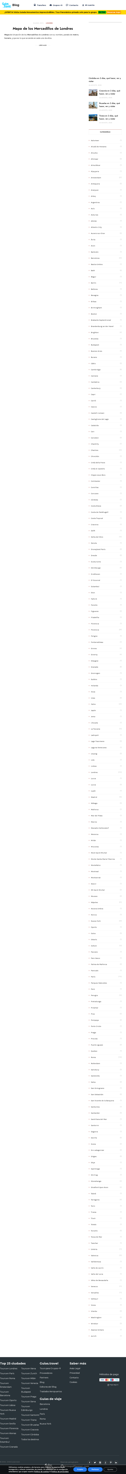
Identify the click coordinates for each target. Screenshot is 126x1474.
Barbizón (94, 252)
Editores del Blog (48, 1387)
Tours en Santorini (30, 1415)
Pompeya (95, 1020)
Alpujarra (95, 171)
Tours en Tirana (28, 1420)
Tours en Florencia (9, 1428)
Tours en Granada (9, 1447)
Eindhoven (95, 574)
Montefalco (96, 865)
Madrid (94, 797)
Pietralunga (96, 1001)
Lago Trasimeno (97, 741)
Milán (93, 840)
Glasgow (94, 661)
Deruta (94, 543)
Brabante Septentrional (101, 320)
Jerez (93, 716)
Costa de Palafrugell (99, 512)
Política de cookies (41, 1471)
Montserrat (96, 877)
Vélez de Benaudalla (99, 1280)
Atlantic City (96, 227)
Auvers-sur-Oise (98, 233)
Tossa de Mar (96, 1237)
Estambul (95, 586)
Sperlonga (95, 1169)
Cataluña (95, 425)
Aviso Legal (75, 1368)
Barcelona (95, 258)
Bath (93, 270)
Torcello (94, 1231)
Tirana (93, 1212)
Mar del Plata (96, 816)
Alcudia (94, 153)
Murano (94, 896)
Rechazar (95, 1469)
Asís (93, 208)
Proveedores (46, 1373)
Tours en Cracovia (30, 1429)
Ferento (94, 605)
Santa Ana (95, 1107)
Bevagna (94, 295)
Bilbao (93, 301)
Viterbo (94, 1311)
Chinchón (95, 456)
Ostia (93, 933)
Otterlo (94, 939)
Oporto (94, 927)
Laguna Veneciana (98, 747)
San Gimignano (97, 1088)
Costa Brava (96, 506)
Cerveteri (95, 438)
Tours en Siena (28, 1401)
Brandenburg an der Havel (102, 326)
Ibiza (93, 692)
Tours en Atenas (8, 1433)
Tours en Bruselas (30, 1425)
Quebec (94, 1051)
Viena (93, 1305)
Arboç (93, 196)
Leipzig (94, 754)
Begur (93, 277)
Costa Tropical (97, 518)
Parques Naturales (99, 983)
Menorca (94, 834)
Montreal (95, 871)
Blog (15, 5)
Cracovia (94, 524)
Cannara (94, 376)
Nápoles (94, 902)
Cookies (73, 1382)
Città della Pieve (98, 462)
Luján (93, 791)
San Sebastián (97, 1094)
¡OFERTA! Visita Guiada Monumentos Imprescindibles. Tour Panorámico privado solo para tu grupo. (51, 12)
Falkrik (94, 599)
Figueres (95, 611)
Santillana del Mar (99, 1119)
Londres (49, 23)
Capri (93, 394)
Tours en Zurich (29, 1373)
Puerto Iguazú (97, 1045)
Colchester (95, 481)
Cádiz (93, 363)
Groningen (95, 673)
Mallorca (94, 809)
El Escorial (95, 580)
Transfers (41, 5)
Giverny (94, 654)
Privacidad (75, 1373)
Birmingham (96, 308)
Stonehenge (96, 1181)
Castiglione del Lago (100, 419)
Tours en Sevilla (8, 1423)
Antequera (95, 184)
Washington (96, 1317)
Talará (93, 1193)
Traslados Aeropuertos (51, 1391)
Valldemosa (96, 1262)
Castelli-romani (97, 413)
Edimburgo (96, 568)
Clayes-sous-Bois (98, 475)
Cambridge (96, 369)
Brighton (95, 332)
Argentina (95, 202)
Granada (94, 667)
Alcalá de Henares (98, 146)
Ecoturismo (96, 562)
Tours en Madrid (8, 1419)
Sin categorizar (97, 1150)
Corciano (94, 493)
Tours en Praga (28, 1396)
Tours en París (7, 1373)
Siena (93, 1144)
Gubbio (94, 679)
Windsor (94, 1324)
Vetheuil (94, 1299)
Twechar (94, 1243)
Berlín (93, 283)
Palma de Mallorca (99, 964)
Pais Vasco (95, 958)
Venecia (94, 1286)
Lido (92, 760)
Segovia (94, 1132)
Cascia (94, 407)
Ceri (92, 431)
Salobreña (95, 1076)
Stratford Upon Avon (99, 1187)
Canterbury (95, 388)
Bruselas (94, 339)
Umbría (94, 1249)
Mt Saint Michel (98, 890)
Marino (94, 822)
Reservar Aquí (113, 12)
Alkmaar (94, 159)
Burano (94, 357)
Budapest (95, 345)
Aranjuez (94, 190)
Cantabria (95, 382)
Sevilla (94, 1138)
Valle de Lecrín (97, 1268)
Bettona (94, 289)
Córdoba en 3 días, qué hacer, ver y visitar (105, 79)
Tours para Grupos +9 (50, 1368)
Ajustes (110, 1469)
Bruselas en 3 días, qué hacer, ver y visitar (109, 104)
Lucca (93, 778)
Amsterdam (96, 178)
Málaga (94, 803)
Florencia (95, 624)
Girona (94, 648)
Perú (93, 989)
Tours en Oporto (8, 1400)
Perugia (94, 995)
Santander (95, 1113)
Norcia (94, 915)
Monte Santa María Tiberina (103, 859)
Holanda (94, 685)
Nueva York (96, 921)
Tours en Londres (8, 1368)
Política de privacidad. (60, 1471)
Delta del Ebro (97, 537)
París (93, 977)
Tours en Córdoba (30, 1434)
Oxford (94, 946)
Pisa (93, 1014)
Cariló (93, 401)
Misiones (95, 847)
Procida (94, 1039)
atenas (94, 221)
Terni (93, 1206)
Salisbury (95, 1070)
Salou (93, 1082)
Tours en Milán (28, 1378)
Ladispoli (95, 735)
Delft (93, 531)
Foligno (94, 636)
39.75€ (102, 12)
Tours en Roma (7, 1378)
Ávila (93, 239)
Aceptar (80, 1469)
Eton (93, 593)
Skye (93, 1162)
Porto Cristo (96, 1026)
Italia (93, 704)
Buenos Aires (96, 351)
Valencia (94, 1255)
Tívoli (93, 1218)
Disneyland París (98, 549)
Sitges (94, 1156)
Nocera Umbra (97, 909)
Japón (93, 710)
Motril (93, 884)
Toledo (93, 1224)
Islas (93, 698)
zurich (93, 1336)
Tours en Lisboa (7, 1405)
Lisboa (93, 766)
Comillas (95, 487)
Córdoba (94, 500)
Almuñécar (95, 165)
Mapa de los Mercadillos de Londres (43, 28)
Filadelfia (95, 617)
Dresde (94, 555)
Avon (93, 246)
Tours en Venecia (29, 1383)
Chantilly (95, 444)
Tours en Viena (28, 1368)
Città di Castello (98, 469)
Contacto (73, 5)
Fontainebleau (97, 642)
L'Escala (94, 723)
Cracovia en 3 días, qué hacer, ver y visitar (109, 92)
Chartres (94, 450)
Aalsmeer (95, 140)
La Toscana (95, 729)
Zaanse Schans (97, 1330)
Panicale (94, 970)
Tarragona (95, 1200)
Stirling (94, 1175)
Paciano (94, 952)
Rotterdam (95, 1063)
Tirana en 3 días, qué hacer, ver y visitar (108, 117)
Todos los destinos (30, 1439)
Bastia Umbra (96, 264)
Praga (93, 1032)
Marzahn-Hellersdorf (100, 828)
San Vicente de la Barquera (102, 1100)
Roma (93, 1057)
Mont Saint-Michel (99, 853)
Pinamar (94, 1008)
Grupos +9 (57, 5)
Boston (94, 314)
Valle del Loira (97, 1274)
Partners (44, 1377)
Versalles (95, 1293)
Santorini (95, 1125)
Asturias (94, 215)
